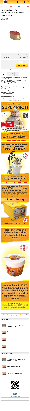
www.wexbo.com (18, 402)
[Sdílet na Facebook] (14, 394)
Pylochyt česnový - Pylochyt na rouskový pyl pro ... (16, 325)
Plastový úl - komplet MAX (14, 339)
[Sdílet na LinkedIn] (16, 394)
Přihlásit (27, 402)
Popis (3, 74)
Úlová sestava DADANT (13, 332)
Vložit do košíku (22, 65)
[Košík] (24, 2)
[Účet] (17, 2)
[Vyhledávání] (20, 2)
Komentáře (10, 74)
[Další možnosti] (28, 2)
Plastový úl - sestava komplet (15, 346)
